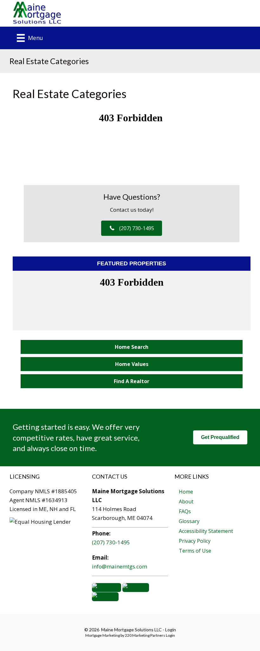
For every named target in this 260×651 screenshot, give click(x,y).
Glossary (189, 521)
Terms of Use (195, 550)
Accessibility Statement (206, 531)
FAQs (185, 511)
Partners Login (162, 635)
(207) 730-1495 (111, 542)
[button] (131, 228)
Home (186, 491)
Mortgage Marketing (102, 635)
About (186, 501)
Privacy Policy (195, 540)
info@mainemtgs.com (119, 566)
